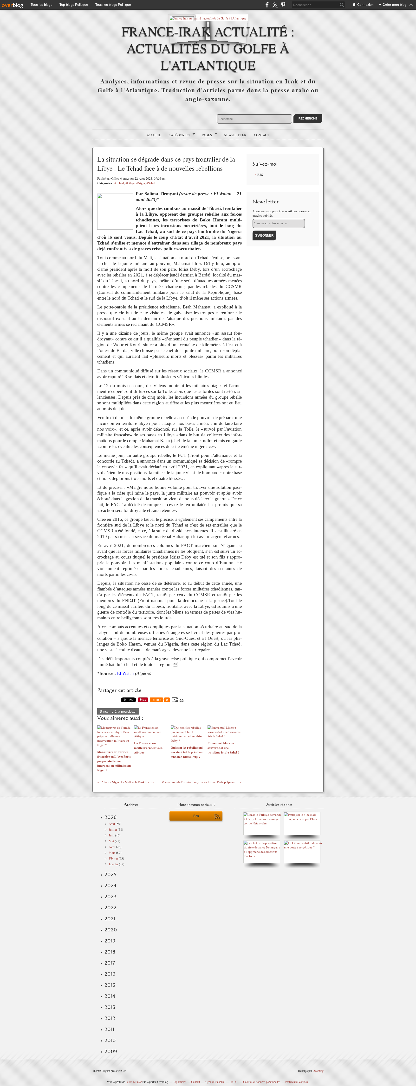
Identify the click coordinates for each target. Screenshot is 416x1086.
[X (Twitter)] (275, 4)
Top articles (179, 1082)
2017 (109, 963)
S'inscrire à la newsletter (118, 711)
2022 (110, 907)
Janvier (113, 864)
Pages (205, 135)
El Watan (125, 673)
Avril (112, 847)
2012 (109, 1018)
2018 (109, 952)
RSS (260, 174)
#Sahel (150, 183)
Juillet (113, 829)
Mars (112, 852)
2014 (109, 996)
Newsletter (235, 135)
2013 (109, 1007)
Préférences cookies (296, 1082)
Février (113, 858)
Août (112, 824)
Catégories (177, 135)
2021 (109, 919)
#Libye (130, 183)
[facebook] (267, 4)
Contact (261, 135)
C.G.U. (234, 1082)
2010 (110, 1040)
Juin (111, 835)
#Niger (140, 183)
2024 (110, 885)
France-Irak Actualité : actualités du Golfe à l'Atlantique (208, 47)
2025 (110, 874)
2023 (110, 896)
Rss (196, 816)
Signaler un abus (215, 1082)
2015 (109, 985)
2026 (110, 817)
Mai (111, 841)
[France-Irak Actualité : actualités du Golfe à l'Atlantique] (208, 17)
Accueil (154, 135)
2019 (109, 941)
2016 (109, 974)
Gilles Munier (134, 1082)
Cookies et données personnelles (261, 1082)
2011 (109, 1029)
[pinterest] (283, 4)
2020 (110, 930)
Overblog (318, 1071)
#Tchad (119, 183)
